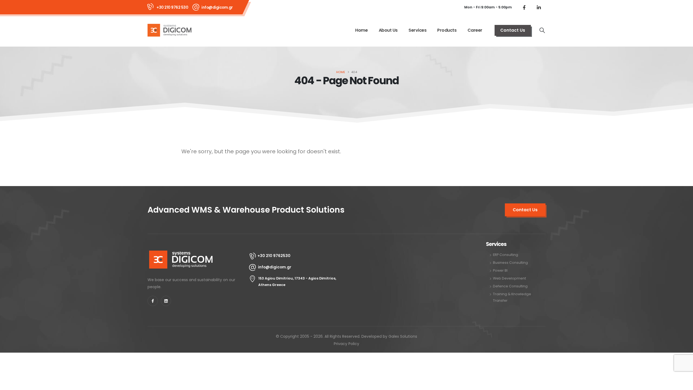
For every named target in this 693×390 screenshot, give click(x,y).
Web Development (509, 278)
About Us (388, 30)
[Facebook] (524, 7)
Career (475, 30)
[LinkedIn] (538, 7)
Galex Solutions (402, 336)
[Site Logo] (169, 30)
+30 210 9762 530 (172, 7)
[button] (542, 30)
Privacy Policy (346, 343)
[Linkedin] (166, 301)
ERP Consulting (505, 254)
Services (417, 30)
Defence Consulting (510, 286)
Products (446, 30)
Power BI (500, 270)
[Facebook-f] (153, 301)
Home (361, 30)
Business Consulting (510, 262)
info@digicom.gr (217, 7)
